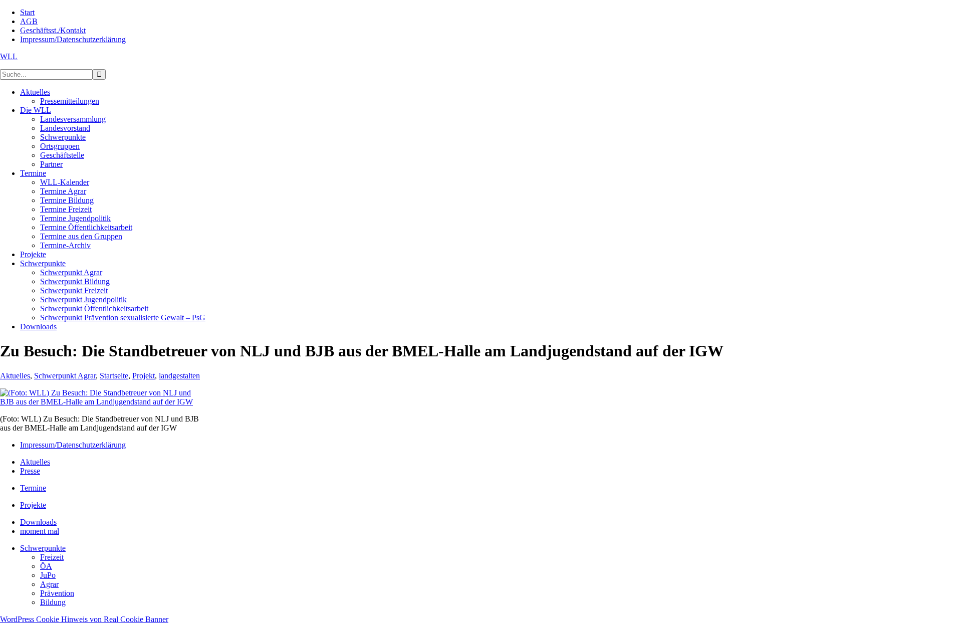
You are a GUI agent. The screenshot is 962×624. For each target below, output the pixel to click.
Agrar (49, 584)
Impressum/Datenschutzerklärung (73, 445)
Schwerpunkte (43, 548)
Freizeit (52, 557)
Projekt (143, 375)
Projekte (33, 505)
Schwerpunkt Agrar (65, 375)
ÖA (46, 566)
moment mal (39, 531)
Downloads (38, 522)
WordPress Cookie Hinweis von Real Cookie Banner (84, 619)
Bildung (53, 602)
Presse (30, 471)
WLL (9, 56)
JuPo (48, 575)
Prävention (57, 593)
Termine (33, 488)
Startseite (114, 375)
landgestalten (179, 375)
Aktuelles (15, 375)
